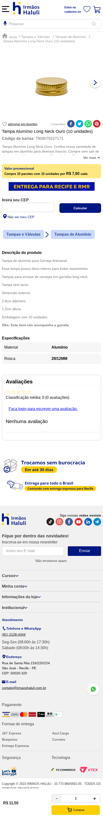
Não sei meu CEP (20, 217)
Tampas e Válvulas (35, 37)
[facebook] (71, 124)
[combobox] (51, 23)
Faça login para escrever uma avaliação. (43, 409)
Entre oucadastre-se (72, 9)
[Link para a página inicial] (10, 36)
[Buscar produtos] (94, 23)
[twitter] (79, 124)
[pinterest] (97, 124)
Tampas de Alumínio (70, 37)
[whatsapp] (88, 124)
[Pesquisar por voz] (5, 24)
